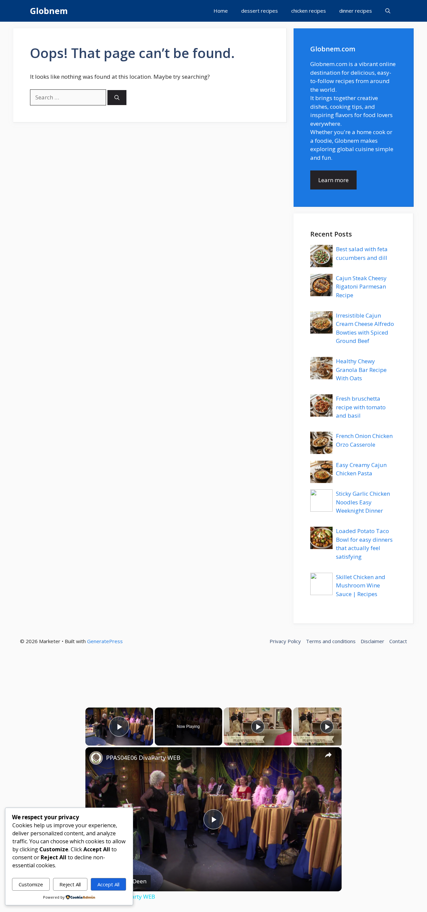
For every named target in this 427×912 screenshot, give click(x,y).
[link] (96, 758)
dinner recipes (355, 10)
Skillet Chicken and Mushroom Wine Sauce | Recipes (360, 585)
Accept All (108, 884)
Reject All (70, 884)
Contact (398, 641)
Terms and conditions (331, 641)
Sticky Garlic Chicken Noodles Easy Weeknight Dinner (363, 502)
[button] (388, 11)
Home (221, 10)
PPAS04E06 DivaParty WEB (143, 758)
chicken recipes (308, 10)
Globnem (49, 10)
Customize (31, 884)
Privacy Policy (285, 641)
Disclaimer (372, 641)
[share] (328, 755)
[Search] (116, 97)
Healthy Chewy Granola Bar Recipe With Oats (361, 369)
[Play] (258, 726)
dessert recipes (259, 10)
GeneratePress (105, 641)
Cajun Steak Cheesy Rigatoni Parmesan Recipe (361, 286)
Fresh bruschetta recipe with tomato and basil (361, 407)
